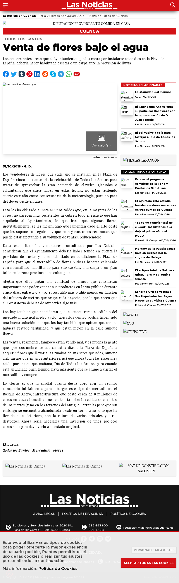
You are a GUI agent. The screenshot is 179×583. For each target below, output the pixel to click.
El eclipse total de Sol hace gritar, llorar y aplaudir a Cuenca (154, 274)
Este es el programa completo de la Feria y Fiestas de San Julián (151, 184)
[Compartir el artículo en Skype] (53, 74)
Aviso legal (44, 513)
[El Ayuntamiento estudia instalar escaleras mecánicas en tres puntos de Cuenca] (127, 205)
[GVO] (128, 323)
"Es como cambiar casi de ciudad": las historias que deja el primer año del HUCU (154, 229)
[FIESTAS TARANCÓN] (141, 160)
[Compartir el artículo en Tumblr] (22, 74)
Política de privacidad (82, 513)
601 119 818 (96, 529)
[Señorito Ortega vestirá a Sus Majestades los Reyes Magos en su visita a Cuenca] (127, 295)
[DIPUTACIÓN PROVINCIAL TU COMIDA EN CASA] (89, 23)
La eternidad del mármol (153, 91)
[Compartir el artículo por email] (77, 74)
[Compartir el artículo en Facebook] (6, 74)
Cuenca (89, 31)
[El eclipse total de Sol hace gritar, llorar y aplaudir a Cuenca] (127, 274)
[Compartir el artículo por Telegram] (61, 74)
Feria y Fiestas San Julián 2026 (61, 15)
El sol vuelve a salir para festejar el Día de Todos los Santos (155, 137)
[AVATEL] (131, 314)
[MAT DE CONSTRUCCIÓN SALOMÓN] (146, 468)
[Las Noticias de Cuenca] (25, 466)
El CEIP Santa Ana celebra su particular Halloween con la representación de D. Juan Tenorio (155, 113)
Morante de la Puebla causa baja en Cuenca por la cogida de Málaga (155, 253)
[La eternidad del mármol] (127, 96)
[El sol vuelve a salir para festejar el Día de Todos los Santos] (127, 136)
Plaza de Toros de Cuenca (108, 15)
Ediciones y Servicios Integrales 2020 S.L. (43, 525)
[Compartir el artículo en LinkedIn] (37, 74)
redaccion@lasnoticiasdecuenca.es (148, 527)
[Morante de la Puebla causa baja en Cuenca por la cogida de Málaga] (127, 252)
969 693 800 (98, 525)
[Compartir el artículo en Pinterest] (29, 74)
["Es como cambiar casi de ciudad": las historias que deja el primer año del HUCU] (127, 226)
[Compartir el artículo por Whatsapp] (69, 74)
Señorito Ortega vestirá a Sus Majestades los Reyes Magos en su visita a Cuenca (155, 296)
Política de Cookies (128, 513)
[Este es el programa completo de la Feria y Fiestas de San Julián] (127, 183)
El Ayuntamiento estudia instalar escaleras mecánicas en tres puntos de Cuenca (155, 205)
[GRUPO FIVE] (135, 331)
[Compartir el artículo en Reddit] (45, 74)
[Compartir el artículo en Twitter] (14, 74)
